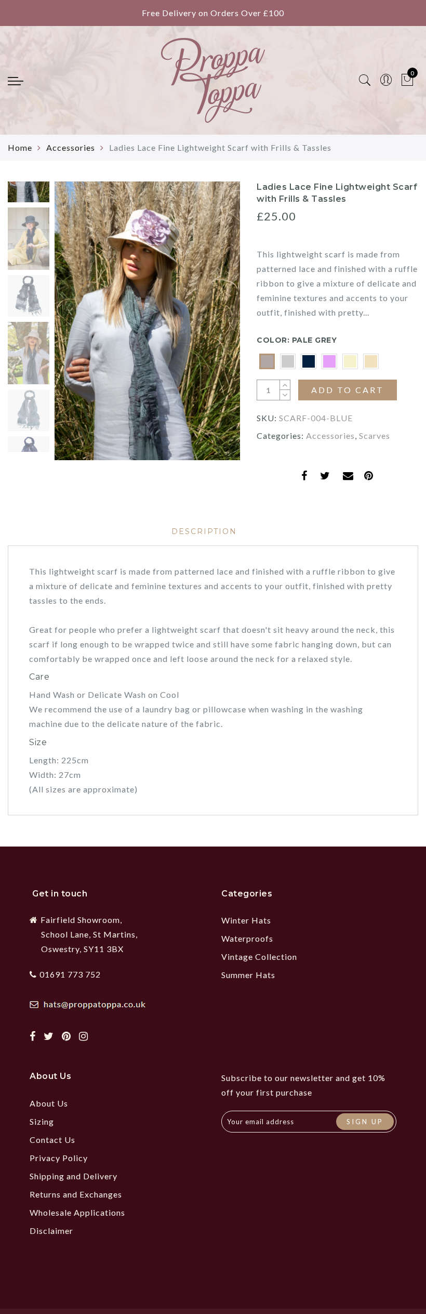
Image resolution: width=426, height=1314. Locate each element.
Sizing (42, 1121)
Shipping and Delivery (73, 1176)
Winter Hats (246, 920)
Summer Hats (248, 975)
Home (20, 147)
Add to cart (347, 390)
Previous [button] (73, 326)
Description (204, 531)
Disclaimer (51, 1230)
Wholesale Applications (77, 1212)
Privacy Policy (59, 1158)
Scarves (374, 435)
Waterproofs (247, 938)
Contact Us (52, 1139)
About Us (49, 1103)
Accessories (70, 147)
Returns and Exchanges (76, 1194)
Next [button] (208, 326)
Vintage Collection (259, 956)
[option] (147, 320)
